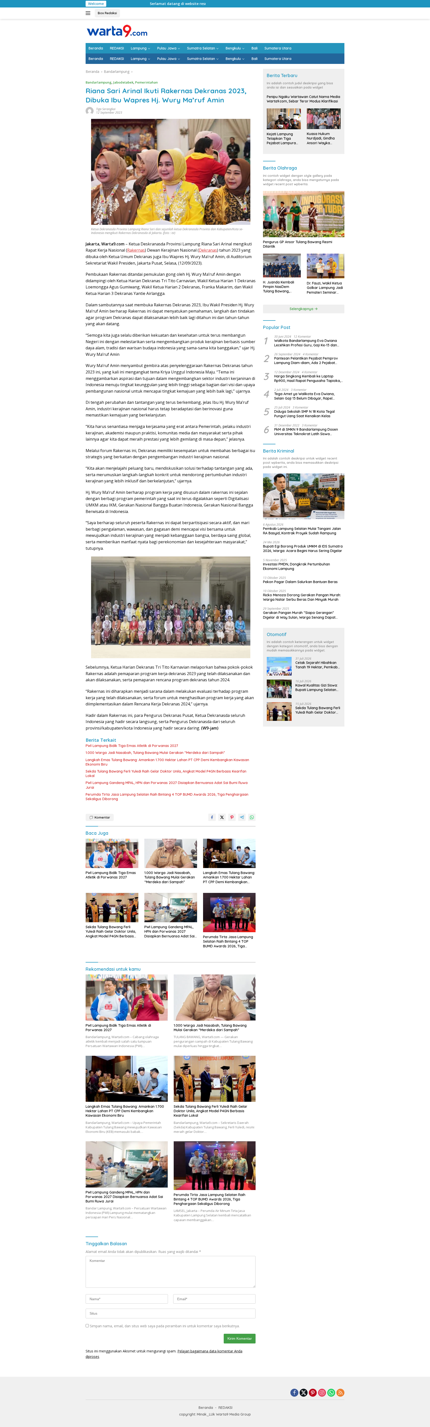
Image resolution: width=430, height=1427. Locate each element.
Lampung (139, 48)
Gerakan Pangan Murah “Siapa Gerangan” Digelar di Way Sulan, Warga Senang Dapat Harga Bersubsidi (299, 614)
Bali (255, 48)
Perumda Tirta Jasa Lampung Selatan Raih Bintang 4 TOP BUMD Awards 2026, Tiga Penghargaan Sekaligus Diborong (167, 796)
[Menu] (89, 13)
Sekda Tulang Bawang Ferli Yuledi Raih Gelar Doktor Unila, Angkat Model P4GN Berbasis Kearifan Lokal (166, 773)
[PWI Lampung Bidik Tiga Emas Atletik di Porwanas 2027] (112, 853)
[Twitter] (304, 1393)
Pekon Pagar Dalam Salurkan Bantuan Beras (300, 582)
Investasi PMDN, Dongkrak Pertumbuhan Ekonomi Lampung (296, 566)
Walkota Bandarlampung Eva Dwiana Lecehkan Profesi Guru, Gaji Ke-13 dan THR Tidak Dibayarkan (305, 342)
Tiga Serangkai (105, 109)
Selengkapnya (302, 309)
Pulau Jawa (166, 48)
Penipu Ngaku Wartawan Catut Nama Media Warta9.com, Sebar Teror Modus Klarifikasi (303, 98)
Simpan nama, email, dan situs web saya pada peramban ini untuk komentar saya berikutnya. (165, 1326)
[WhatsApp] (331, 1393)
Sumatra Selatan (201, 48)
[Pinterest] (313, 1393)
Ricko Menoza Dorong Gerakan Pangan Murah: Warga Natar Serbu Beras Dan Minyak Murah (302, 597)
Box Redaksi (107, 13)
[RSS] (340, 1393)
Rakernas (136, 250)
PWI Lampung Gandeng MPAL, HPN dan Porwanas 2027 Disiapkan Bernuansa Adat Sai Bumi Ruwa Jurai (167, 785)
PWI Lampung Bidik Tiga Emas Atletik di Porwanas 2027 (132, 745)
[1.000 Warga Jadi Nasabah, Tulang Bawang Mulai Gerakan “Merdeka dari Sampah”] (170, 853)
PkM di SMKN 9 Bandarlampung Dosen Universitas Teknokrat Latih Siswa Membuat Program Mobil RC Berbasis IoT (308, 431)
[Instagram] (322, 1393)
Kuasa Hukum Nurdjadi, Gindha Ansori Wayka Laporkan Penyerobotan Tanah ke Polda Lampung (321, 138)
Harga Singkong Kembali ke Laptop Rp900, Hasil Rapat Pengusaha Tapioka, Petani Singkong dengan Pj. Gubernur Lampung (307, 378)
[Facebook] (294, 1393)
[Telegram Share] (242, 817)
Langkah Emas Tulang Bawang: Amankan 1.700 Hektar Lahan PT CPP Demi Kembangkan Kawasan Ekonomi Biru (167, 762)
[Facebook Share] (212, 817)
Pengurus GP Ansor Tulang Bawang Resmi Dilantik (297, 244)
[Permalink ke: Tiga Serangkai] (90, 110)
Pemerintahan (146, 82)
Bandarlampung (98, 82)
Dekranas (208, 250)
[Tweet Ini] (222, 817)
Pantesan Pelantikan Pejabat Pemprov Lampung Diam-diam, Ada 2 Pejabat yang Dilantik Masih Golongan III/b (306, 360)
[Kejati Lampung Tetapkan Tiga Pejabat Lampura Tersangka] (284, 118)
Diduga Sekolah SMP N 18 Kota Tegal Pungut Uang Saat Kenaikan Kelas (304, 413)
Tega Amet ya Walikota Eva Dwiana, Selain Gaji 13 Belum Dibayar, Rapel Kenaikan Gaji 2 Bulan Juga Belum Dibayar (304, 396)
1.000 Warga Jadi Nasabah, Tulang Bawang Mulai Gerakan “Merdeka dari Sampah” (155, 752)
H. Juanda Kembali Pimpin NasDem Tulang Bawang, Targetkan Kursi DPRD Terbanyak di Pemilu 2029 (281, 287)
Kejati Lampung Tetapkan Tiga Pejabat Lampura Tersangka (281, 138)
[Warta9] (117, 30)
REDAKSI (117, 48)
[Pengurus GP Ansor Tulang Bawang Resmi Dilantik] (303, 214)
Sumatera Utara (278, 48)
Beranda (96, 48)
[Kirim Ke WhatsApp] (252, 817)
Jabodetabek (123, 82)
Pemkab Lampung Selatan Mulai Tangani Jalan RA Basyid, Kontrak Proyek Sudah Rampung (302, 530)
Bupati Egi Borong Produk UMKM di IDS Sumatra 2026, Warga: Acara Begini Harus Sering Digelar (303, 548)
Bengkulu (233, 48)
